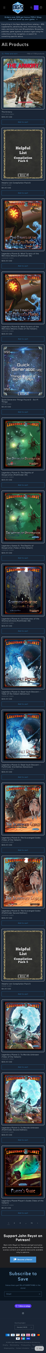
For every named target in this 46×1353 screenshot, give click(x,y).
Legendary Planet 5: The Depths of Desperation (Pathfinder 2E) (18, 474)
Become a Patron (24, 1259)
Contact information (22, 1348)
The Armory (7, 112)
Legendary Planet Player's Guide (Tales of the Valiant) (22, 1202)
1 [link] (8, 1223)
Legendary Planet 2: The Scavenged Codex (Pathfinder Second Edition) (21, 912)
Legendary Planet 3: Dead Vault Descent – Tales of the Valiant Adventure (21, 693)
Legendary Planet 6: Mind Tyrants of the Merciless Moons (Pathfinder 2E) (20, 255)
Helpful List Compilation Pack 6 (16, 183)
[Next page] (37, 1223)
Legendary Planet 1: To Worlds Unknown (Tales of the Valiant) (20, 1056)
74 (32, 1223)
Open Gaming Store (17, 1342)
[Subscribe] (39, 1294)
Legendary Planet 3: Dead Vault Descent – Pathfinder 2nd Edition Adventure (21, 766)
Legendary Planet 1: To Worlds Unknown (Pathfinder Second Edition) (20, 1129)
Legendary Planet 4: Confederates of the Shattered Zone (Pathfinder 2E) (20, 620)
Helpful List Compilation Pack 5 (16, 984)
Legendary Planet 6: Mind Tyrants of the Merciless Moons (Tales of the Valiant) (20, 328)
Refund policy (14, 1345)
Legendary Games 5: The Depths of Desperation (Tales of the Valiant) (18, 547)
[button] (4, 7)
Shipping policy (9, 1348)
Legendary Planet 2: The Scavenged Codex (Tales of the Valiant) (21, 839)
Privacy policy (25, 1345)
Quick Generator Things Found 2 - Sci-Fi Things (20, 401)
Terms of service (37, 1345)
